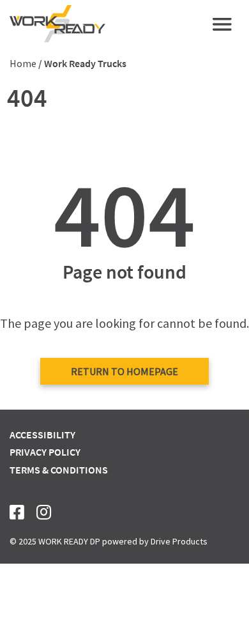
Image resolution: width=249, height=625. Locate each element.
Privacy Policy (45, 451)
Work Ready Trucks (85, 63)
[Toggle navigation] (222, 24)
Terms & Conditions (59, 469)
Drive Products (179, 541)
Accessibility (42, 434)
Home (23, 63)
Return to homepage (124, 371)
